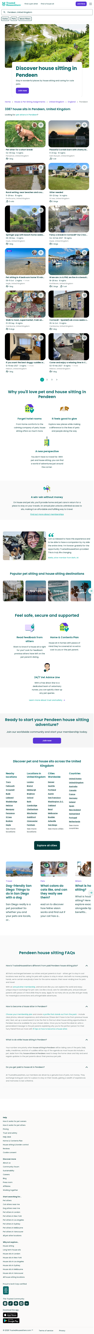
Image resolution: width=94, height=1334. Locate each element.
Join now (22, 90)
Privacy (62, 1330)
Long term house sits (12, 1250)
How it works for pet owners (14, 1121)
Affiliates (6, 1186)
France (72, 794)
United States (75, 778)
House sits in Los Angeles (13, 1261)
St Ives (9, 817)
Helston (9, 805)
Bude (8, 794)
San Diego (52, 825)
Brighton (31, 794)
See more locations (10, 830)
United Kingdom (56, 101)
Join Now (81, 4)
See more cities (55, 828)
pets (43, 881)
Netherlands (74, 821)
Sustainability (8, 1170)
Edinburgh (31, 790)
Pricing (6, 1129)
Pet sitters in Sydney (11, 1224)
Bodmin (9, 821)
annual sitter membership (24, 987)
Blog (4, 1178)
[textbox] (47, 12)
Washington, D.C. (56, 801)
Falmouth (10, 786)
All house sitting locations (14, 1277)
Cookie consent (9, 1152)
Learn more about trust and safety (45, 700)
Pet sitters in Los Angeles (13, 1220)
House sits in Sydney (11, 1265)
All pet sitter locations (12, 1235)
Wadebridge (11, 801)
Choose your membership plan (19, 1014)
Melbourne (53, 813)
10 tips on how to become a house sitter (50, 1029)
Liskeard (9, 797)
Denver (51, 782)
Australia (73, 786)
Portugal (73, 817)
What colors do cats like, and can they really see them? (54, 891)
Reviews (6, 1148)
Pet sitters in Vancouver (13, 1231)
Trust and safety (10, 1133)
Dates (5, 19)
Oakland (52, 805)
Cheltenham (32, 809)
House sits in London (11, 1253)
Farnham (31, 825)
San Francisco (54, 797)
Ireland (72, 802)
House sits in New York (12, 1257)
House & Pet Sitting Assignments (29, 101)
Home (8, 101)
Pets (14, 19)
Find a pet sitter (31, 4)
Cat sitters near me (11, 1204)
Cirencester (32, 821)
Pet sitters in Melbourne (13, 1228)
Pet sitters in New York (12, 1216)
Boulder (51, 817)
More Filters (25, 19)
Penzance (10, 813)
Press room (7, 1182)
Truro (8, 782)
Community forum (11, 1166)
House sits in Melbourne (13, 1269)
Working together (10, 1190)
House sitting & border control (16, 1144)
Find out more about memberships (47, 514)
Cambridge (32, 805)
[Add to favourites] (41, 125)
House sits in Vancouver (13, 1273)
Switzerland (74, 814)
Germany (73, 798)
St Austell (10, 790)
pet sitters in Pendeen (26, 114)
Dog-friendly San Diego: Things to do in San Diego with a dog (19, 891)
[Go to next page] (57, 380)
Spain (71, 806)
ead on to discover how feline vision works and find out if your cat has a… (53, 910)
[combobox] (47, 12)
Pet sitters (7, 1200)
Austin (51, 794)
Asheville (52, 821)
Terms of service (46, 1330)
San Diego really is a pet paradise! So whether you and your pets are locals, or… (18, 912)
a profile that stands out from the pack (60, 1014)
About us (7, 1163)
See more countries (74, 827)
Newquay (10, 809)
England (72, 101)
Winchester (32, 813)
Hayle (8, 825)
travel (9, 881)
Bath (29, 801)
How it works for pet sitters (14, 1125)
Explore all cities (47, 845)
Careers (6, 1174)
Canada (72, 790)
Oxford (30, 797)
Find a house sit (47, 4)
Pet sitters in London (11, 1212)
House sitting (8, 1246)
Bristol (30, 786)
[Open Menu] (90, 4)
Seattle (51, 786)
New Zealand (75, 810)
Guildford (31, 817)
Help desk (7, 1137)
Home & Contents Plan (13, 1141)
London (30, 782)
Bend (50, 809)
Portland (52, 790)
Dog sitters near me (11, 1208)
